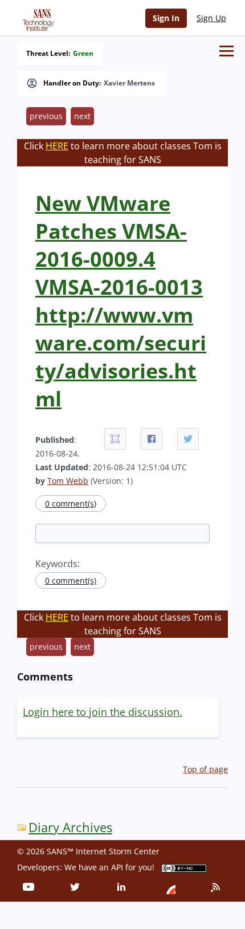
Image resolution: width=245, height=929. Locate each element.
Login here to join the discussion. (102, 712)
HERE (57, 146)
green (83, 53)
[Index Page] (36, 17)
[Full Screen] (115, 439)
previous (46, 116)
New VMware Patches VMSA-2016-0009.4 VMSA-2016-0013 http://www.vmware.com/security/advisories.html (120, 301)
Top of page (205, 769)
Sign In (166, 18)
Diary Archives (70, 827)
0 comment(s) (70, 503)
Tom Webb (67, 480)
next (82, 116)
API (117, 867)
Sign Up (211, 18)
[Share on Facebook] (151, 439)
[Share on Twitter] (188, 439)
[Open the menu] (226, 51)
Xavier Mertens (129, 83)
